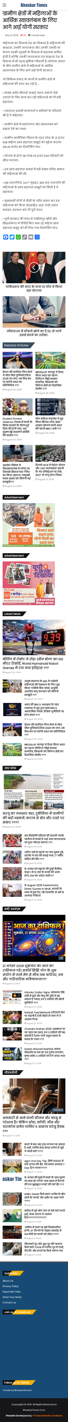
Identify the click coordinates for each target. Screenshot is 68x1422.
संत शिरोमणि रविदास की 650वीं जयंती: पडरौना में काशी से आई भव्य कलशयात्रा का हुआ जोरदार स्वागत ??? (44, 839)
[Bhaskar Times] (34, 5)
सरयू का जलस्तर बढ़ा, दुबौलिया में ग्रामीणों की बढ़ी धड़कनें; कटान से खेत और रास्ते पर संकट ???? (33, 817)
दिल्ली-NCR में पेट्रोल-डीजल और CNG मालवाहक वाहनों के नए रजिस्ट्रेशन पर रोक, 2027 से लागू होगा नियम (50, 470)
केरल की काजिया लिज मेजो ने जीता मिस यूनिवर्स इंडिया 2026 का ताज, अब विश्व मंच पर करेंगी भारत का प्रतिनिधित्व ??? (17, 378)
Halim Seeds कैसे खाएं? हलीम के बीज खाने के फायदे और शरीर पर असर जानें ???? (44, 1197)
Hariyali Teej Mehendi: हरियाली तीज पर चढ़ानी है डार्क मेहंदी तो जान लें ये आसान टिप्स (44, 1016)
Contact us (9, 1302)
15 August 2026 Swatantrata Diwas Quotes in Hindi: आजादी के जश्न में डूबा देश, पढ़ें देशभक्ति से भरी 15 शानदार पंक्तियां (44, 890)
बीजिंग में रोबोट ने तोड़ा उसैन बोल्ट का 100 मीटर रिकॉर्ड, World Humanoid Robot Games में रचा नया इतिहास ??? (33, 663)
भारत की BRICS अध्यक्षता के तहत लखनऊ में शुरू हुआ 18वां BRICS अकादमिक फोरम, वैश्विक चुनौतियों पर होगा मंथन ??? (44, 710)
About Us (8, 1281)
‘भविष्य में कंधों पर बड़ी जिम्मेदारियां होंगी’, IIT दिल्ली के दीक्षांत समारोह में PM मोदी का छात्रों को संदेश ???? (42, 1231)
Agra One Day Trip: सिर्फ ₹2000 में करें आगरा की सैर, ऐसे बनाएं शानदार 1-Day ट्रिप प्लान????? (44, 1164)
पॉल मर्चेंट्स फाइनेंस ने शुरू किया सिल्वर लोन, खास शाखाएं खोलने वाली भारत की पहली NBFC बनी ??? (49, 423)
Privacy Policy (11, 1286)
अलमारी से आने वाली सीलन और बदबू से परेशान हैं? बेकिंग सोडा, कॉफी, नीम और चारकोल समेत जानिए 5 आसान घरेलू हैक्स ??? (33, 1124)
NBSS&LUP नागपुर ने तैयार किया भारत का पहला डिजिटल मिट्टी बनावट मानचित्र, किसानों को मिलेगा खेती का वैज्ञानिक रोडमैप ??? (49, 380)
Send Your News (12, 1297)
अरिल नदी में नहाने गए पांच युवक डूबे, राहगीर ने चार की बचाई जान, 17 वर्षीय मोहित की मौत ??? (44, 855)
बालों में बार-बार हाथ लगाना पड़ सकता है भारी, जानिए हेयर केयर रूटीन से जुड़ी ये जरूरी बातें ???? (44, 1148)
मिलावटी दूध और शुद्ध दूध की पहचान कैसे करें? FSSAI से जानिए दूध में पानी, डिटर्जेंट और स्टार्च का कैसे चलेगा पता (44, 1247)
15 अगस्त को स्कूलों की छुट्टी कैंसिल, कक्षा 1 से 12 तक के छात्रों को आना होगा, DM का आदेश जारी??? (43, 872)
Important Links (12, 1291)
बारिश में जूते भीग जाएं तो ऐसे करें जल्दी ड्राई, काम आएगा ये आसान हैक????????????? (44, 1214)
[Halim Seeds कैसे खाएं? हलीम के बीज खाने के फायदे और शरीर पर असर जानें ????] (12, 1199)
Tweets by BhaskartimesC (17, 1390)
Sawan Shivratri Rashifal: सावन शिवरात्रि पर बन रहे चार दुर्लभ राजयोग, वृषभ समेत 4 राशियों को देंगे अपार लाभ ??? (44, 1054)
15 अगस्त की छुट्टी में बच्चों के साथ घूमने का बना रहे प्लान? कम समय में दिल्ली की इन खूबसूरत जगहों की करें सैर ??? (44, 1181)
